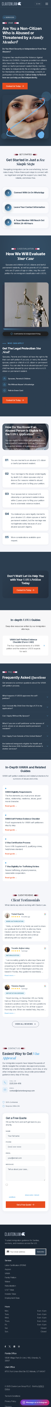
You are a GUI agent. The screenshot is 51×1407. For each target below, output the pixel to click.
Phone (8, 1142)
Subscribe (40, 1252)
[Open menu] (46, 3)
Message (10, 1164)
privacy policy (29, 1194)
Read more (9, 975)
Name (8, 1131)
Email (8, 1153)
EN (39, 4)
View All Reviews (24, 1024)
